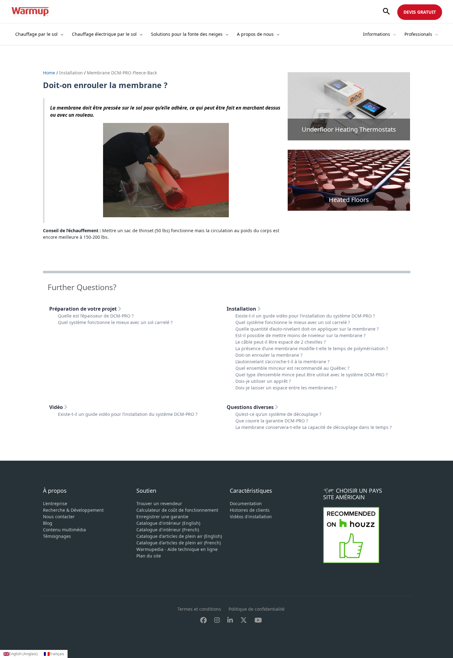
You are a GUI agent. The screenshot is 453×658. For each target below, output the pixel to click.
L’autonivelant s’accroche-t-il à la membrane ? (282, 361)
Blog (47, 523)
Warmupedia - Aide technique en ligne (177, 549)
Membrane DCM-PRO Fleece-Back (122, 73)
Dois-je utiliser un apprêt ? (263, 381)
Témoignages (57, 536)
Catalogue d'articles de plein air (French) (178, 543)
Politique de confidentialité (257, 609)
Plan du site (148, 556)
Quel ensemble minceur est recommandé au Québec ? (292, 368)
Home (49, 73)
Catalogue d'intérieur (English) (168, 523)
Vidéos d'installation (251, 516)
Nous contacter (59, 516)
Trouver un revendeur (159, 503)
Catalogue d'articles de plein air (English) (179, 536)
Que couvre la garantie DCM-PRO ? (271, 421)
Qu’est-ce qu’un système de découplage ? (278, 414)
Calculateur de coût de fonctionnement (177, 510)
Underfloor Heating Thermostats (349, 129)
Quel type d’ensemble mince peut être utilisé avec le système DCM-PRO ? (311, 375)
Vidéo (56, 407)
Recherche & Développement (73, 510)
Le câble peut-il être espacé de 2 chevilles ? (280, 342)
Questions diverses (251, 407)
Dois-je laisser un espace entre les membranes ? (286, 388)
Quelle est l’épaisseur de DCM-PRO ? (96, 316)
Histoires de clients (250, 510)
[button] (386, 11)
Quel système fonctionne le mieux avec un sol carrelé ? (115, 322)
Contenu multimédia (64, 530)
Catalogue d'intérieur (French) (167, 530)
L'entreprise (55, 503)
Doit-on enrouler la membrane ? (268, 355)
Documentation (246, 503)
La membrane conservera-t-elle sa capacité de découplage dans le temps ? (313, 427)
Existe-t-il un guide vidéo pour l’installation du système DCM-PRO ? (305, 316)
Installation (71, 73)
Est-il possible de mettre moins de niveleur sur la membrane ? (300, 335)
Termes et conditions (199, 609)
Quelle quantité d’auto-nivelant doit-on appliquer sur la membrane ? (307, 329)
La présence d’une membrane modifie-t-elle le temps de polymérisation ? (311, 348)
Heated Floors (349, 199)
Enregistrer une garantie (162, 516)
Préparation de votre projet (83, 308)
